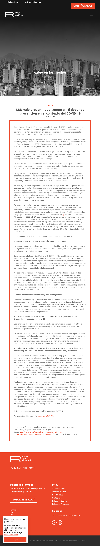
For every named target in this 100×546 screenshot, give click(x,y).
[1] (63, 214)
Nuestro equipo (58, 495)
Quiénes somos (58, 488)
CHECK (12, 522)
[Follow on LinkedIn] (54, 522)
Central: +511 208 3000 (24, 468)
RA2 (11, 517)
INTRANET (14, 510)
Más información (11, 534)
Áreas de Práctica (59, 492)
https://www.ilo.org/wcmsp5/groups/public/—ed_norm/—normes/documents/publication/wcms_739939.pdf (39, 433)
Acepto (15, 539)
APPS (12, 519)
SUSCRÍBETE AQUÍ (24, 499)
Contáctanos (57, 498)
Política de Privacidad (60, 504)
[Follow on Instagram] (60, 522)
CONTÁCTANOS (83, 5)
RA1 (11, 515)
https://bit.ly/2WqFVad (45, 416)
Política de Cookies (59, 501)
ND (11, 512)
